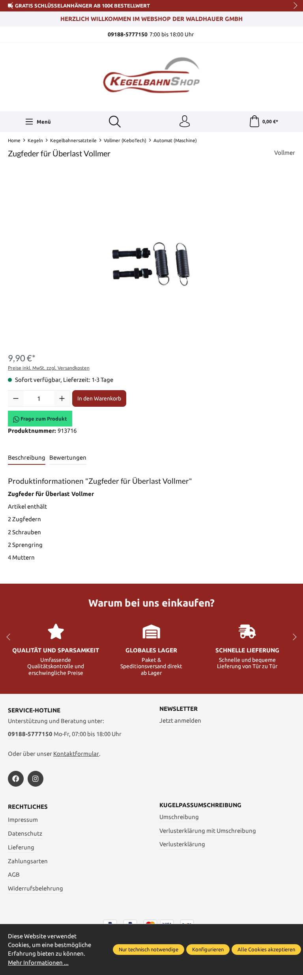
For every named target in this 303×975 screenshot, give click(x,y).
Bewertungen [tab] (67, 457)
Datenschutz (25, 833)
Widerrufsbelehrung (35, 888)
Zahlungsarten (28, 861)
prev (12, 6)
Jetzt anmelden (180, 720)
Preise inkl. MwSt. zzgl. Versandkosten (49, 367)
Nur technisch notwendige (148, 949)
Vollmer (284, 152)
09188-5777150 (30, 734)
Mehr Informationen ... (38, 962)
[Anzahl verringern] (16, 398)
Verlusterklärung (182, 844)
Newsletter (178, 709)
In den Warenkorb (99, 398)
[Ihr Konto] (185, 121)
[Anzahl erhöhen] (62, 398)
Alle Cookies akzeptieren (266, 949)
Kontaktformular (76, 753)
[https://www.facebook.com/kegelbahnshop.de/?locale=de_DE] (16, 779)
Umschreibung (179, 816)
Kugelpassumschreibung (200, 805)
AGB (14, 874)
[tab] (26, 458)
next (293, 6)
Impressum (23, 819)
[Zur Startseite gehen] (151, 76)
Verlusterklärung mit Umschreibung (207, 830)
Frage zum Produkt (43, 418)
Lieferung (21, 847)
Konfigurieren (208, 949)
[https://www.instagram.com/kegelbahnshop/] (35, 779)
